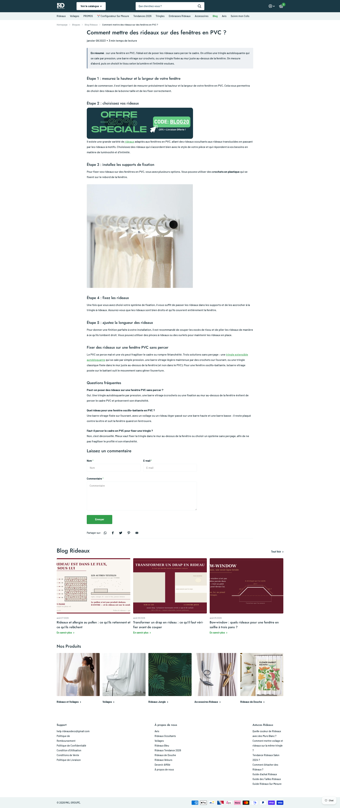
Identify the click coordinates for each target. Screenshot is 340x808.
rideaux (129, 141)
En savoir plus (64, 632)
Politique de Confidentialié (71, 745)
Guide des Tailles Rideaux (267, 779)
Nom (90, 460)
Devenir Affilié (162, 764)
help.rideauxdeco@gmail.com (73, 731)
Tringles (160, 16)
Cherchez (199, 6)
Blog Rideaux (91, 24)
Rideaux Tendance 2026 (168, 750)
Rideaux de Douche (165, 755)
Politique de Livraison (69, 759)
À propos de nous (166, 725)
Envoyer (99, 519)
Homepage (62, 24)
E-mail (147, 460)
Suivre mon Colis (240, 16)
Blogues (76, 24)
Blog (215, 16)
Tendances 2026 (142, 16)
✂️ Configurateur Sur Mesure (113, 16)
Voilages (74, 16)
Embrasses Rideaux (180, 16)
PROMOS (88, 16)
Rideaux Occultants (165, 735)
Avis (224, 16)
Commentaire (95, 478)
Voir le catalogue (90, 6)
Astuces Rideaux (263, 725)
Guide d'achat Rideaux (265, 774)
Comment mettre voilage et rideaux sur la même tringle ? (268, 745)
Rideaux (61, 16)
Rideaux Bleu (162, 745)
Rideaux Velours (163, 759)
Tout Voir (276, 551)
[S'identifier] (272, 6)
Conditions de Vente (68, 755)
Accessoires (201, 16)
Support (61, 725)
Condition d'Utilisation (69, 750)
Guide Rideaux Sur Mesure (267, 783)
